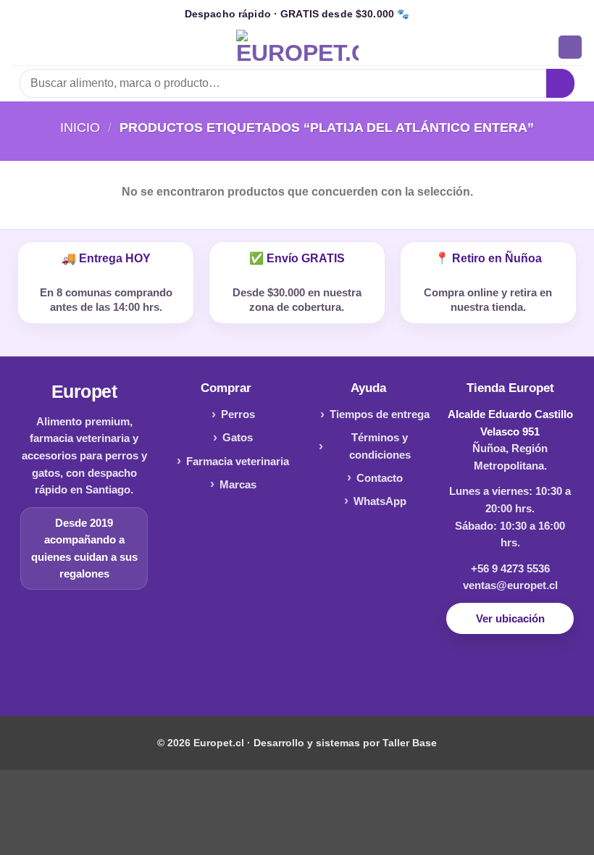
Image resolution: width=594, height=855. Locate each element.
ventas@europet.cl (510, 585)
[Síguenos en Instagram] (296, 672)
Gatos (237, 437)
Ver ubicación (510, 618)
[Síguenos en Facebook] (274, 672)
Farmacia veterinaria (237, 461)
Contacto (379, 478)
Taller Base (409, 742)
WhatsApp (380, 501)
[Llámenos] (319, 672)
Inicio (80, 127)
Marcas (237, 484)
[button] (19, 46)
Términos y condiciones (380, 446)
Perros (238, 414)
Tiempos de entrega (380, 414)
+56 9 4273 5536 (510, 568)
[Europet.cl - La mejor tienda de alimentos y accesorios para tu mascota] (297, 47)
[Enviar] (560, 83)
